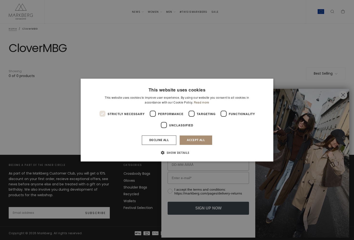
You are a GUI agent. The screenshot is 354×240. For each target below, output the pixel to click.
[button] (176, 153)
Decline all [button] (159, 140)
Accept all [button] (196, 140)
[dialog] (177, 119)
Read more (201, 102)
